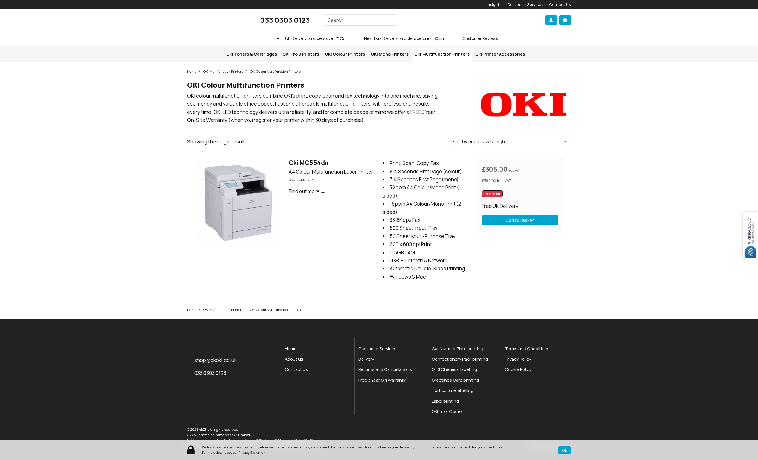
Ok (564, 450)
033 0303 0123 (285, 20)
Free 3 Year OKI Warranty (382, 380)
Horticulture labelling (452, 390)
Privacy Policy (518, 359)
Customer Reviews (480, 38)
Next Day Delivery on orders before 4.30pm (404, 38)
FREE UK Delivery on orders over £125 (309, 38)
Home (191, 71)
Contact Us (560, 4)
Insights (494, 4)
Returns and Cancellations (385, 369)
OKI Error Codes (447, 411)
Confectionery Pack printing (460, 359)
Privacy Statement (252, 452)
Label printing (445, 401)
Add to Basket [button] (520, 220)
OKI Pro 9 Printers (300, 54)
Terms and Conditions (527, 348)
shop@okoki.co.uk (215, 360)
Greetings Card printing (455, 380)
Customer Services (525, 4)
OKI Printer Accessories (500, 54)
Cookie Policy (518, 369)
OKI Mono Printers (390, 54)
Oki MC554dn (309, 163)
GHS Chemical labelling (454, 369)
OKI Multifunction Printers (442, 54)
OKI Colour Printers (345, 54)
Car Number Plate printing (457, 348)
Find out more (304, 191)
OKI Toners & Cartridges (251, 54)
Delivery (366, 359)
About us (294, 359)
